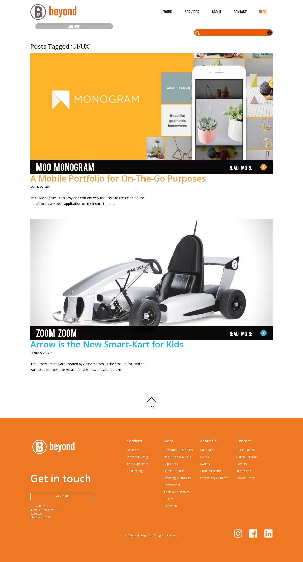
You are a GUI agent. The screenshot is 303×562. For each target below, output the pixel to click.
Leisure (168, 499)
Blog (263, 11)
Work (167, 11)
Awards (205, 464)
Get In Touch (245, 450)
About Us (208, 440)
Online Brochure (211, 471)
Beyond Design (53, 13)
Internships (243, 471)
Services (191, 11)
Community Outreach (214, 478)
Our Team (207, 450)
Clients (204, 457)
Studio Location (246, 457)
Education (170, 506)
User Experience (138, 464)
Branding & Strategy (177, 478)
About (216, 11)
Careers (241, 464)
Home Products (174, 471)
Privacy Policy (245, 478)
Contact (240, 11)
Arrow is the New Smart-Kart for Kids (107, 344)
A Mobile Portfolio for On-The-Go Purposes (118, 178)
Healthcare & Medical (178, 457)
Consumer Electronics (178, 450)
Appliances (171, 464)
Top (151, 407)
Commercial (172, 485)
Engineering (135, 471)
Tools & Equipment (176, 492)
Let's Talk (62, 496)
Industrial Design (138, 457)
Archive (74, 26)
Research (133, 450)
